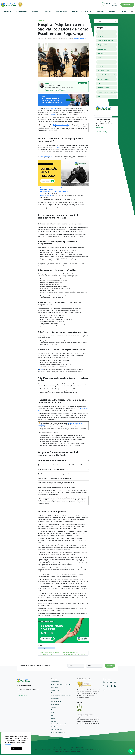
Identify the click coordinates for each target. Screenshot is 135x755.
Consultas (54, 707)
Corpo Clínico (123, 11)
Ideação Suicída (102, 45)
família (41, 369)
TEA (99, 83)
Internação (35, 11)
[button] (132, 11)
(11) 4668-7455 (101, 131)
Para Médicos (55, 727)
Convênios (112, 11)
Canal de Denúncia (56, 729)
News (99, 57)
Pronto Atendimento (21, 11)
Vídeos (99, 96)
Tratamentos (47, 11)
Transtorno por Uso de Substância (107, 92)
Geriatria (100, 36)
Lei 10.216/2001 (56, 147)
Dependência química (46, 195)
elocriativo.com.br (75, 751)
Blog (52, 715)
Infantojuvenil (100, 11)
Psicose (42, 190)
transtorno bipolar (57, 188)
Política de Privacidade (58, 732)
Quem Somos (7, 11)
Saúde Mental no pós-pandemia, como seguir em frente (49, 653)
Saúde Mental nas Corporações (107, 75)
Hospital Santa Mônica (80, 38)
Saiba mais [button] (8, 744)
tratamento (53, 114)
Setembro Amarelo (103, 79)
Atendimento (126, 4)
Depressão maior (45, 188)
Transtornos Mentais (61, 11)
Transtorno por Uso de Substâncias (81, 11)
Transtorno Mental (103, 88)
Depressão (101, 32)
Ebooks (53, 721)
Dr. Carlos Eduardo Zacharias (61, 125)
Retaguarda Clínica (103, 70)
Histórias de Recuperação (105, 40)
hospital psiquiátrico (51, 108)
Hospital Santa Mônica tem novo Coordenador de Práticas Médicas (73, 653)
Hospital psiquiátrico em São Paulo (46, 648)
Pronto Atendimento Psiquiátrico (61, 684)
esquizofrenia (50, 190)
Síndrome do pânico (46, 191)
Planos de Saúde (56, 701)
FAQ (52, 713)
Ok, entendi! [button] (16, 749)
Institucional (101, 53)
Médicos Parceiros (56, 710)
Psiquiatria (41, 20)
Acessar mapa (100, 127)
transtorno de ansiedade (61, 191)
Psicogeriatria (102, 62)
